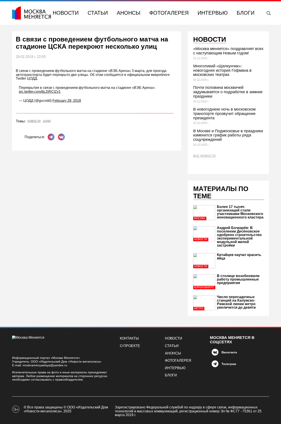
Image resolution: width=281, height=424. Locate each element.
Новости (66, 13)
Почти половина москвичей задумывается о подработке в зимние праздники (228, 91)
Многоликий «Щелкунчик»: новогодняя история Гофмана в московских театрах (222, 70)
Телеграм (229, 364)
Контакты (129, 338)
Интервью (213, 13)
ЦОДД (46, 121)
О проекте (130, 346)
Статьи (98, 13)
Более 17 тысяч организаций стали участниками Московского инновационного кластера (240, 212)
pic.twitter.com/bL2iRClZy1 (40, 91)
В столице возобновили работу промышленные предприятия (238, 279)
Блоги (245, 13)
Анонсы (128, 13)
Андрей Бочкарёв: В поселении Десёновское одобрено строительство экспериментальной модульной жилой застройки (239, 236)
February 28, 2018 (66, 100)
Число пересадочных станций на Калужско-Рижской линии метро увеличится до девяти (236, 302)
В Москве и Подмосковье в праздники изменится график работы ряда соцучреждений (228, 135)
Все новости (204, 155)
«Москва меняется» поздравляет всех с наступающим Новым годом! (228, 51)
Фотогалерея (169, 13)
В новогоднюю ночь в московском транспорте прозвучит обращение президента (224, 113)
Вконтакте (229, 352)
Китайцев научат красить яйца (239, 256)
